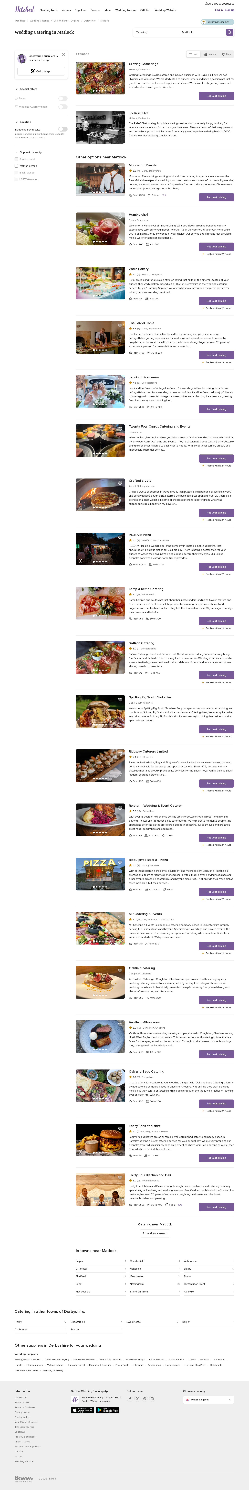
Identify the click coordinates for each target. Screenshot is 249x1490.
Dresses (95, 10)
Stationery (218, 1359)
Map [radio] (228, 54)
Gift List (145, 10)
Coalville (189, 1291)
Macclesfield (83, 1291)
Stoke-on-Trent (139, 1291)
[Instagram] (152, 1399)
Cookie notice (22, 1417)
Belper (79, 1261)
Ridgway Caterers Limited (148, 751)
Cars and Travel (76, 1365)
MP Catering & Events (145, 914)
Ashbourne (190, 1261)
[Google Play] (108, 1412)
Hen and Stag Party (195, 1365)
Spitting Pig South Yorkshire (150, 697)
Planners (138, 1365)
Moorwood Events (143, 165)
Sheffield (81, 1276)
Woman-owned (28, 166)
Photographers (35, 1365)
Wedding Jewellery (53, 1370)
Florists (18, 1365)
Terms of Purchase (25, 1407)
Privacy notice (22, 1412)
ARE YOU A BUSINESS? (221, 3)
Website (165, 10)
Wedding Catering (40, 20)
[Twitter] (137, 1399)
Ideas (108, 10)
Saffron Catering (141, 643)
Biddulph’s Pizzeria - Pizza (148, 860)
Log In (219, 10)
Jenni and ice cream (144, 377)
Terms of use (22, 1402)
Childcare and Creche (26, 1370)
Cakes (192, 1359)
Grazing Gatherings (143, 64)
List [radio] (196, 54)
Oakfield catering (142, 968)
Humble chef (138, 215)
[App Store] (83, 1412)
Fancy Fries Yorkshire (145, 1126)
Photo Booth (122, 1365)
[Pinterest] (145, 1399)
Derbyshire (90, 20)
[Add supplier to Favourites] (120, 66)
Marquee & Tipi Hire (100, 1365)
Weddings (20, 20)
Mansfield (135, 1268)
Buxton (188, 1276)
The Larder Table (141, 323)
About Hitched (22, 1441)
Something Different (110, 1359)
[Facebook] (130, 1399)
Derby (187, 1268)
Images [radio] (212, 54)
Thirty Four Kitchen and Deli (150, 1175)
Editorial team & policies (28, 1446)
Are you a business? (25, 1436)
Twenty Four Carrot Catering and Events (160, 427)
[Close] (63, 54)
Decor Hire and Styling (57, 1359)
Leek (78, 1284)
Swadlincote (134, 1322)
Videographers (55, 1365)
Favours (204, 1359)
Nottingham (137, 1284)
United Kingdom (200, 1399)
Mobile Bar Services (84, 1359)
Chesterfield (137, 1261)
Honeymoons (172, 1365)
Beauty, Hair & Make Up (27, 1359)
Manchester (137, 1276)
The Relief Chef (138, 113)
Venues (66, 10)
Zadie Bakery (139, 269)
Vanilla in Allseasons (144, 1022)
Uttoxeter (81, 1268)
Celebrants (216, 1365)
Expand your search (155, 1233)
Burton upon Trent (194, 1284)
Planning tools (48, 10)
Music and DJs (176, 1359)
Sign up (229, 10)
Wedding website (24, 1461)
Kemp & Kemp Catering (146, 589)
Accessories (154, 1365)
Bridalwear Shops (135, 1359)
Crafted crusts (140, 481)
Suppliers (80, 10)
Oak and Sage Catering (146, 1072)
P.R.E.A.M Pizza (140, 535)
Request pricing (216, 96)
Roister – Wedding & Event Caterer (155, 806)
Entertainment (156, 1359)
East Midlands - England (67, 20)
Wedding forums (125, 10)
